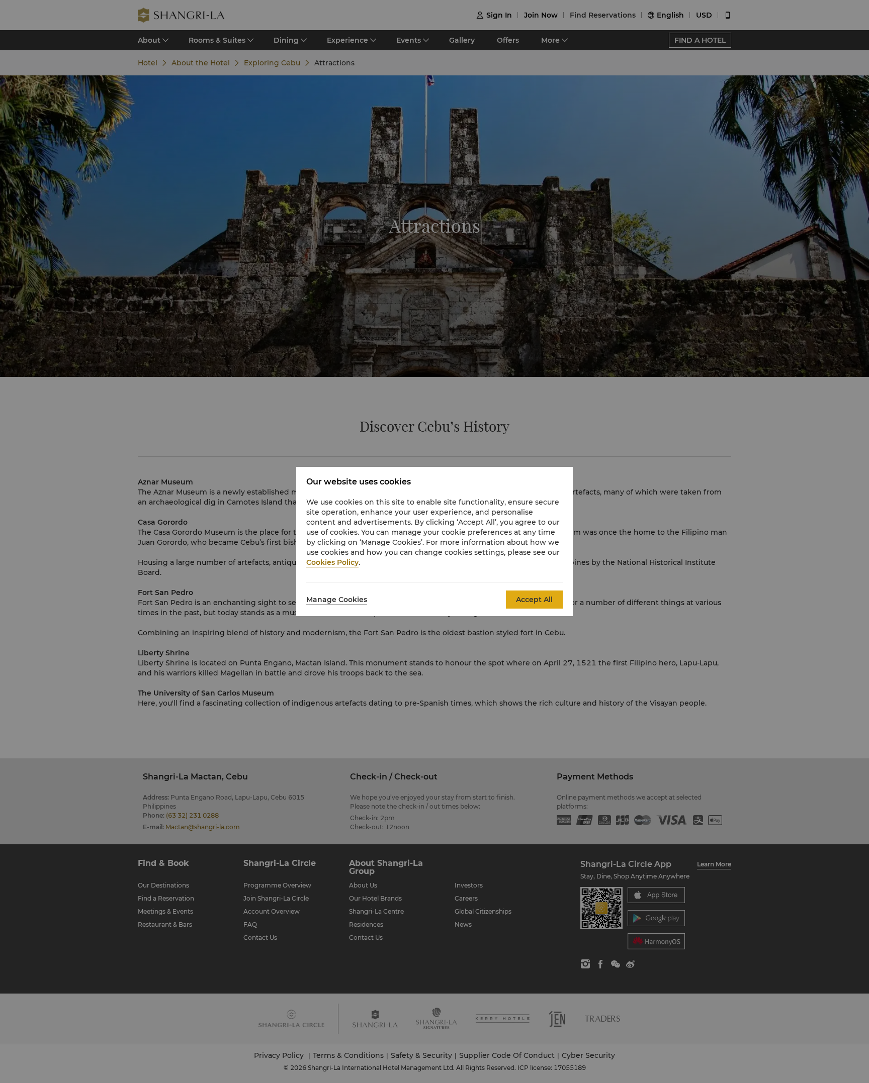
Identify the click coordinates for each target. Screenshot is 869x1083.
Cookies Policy (332, 562)
